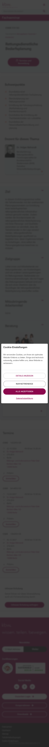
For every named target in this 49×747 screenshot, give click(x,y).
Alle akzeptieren (24, 391)
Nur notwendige (24, 384)
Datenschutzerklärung (24, 398)
